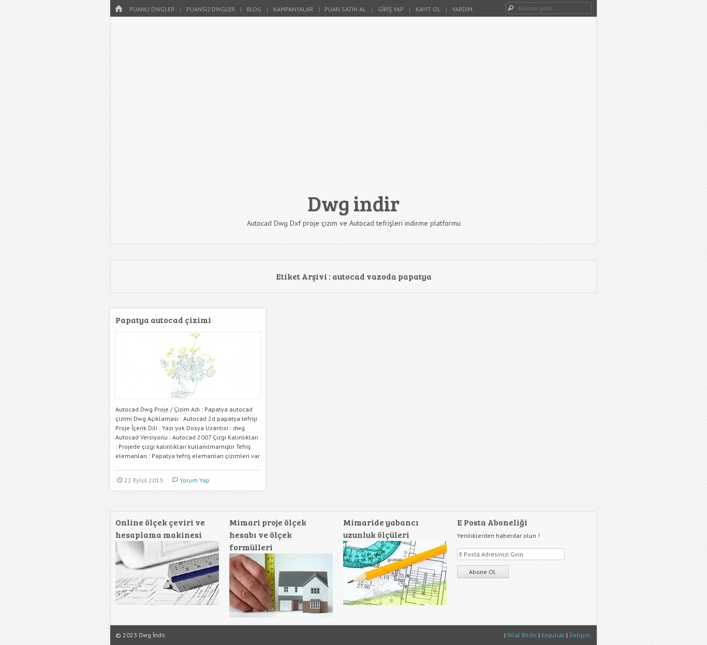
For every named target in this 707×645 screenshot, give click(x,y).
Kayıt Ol (428, 9)
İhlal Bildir (521, 635)
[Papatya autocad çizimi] (187, 402)
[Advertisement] (353, 109)
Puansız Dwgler (210, 9)
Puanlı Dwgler (151, 9)
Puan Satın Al (345, 9)
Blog (253, 9)
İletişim (579, 635)
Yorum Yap (195, 480)
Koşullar (552, 635)
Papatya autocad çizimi (163, 319)
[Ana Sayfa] (118, 9)
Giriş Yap (391, 9)
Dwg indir (353, 203)
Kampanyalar (293, 9)
